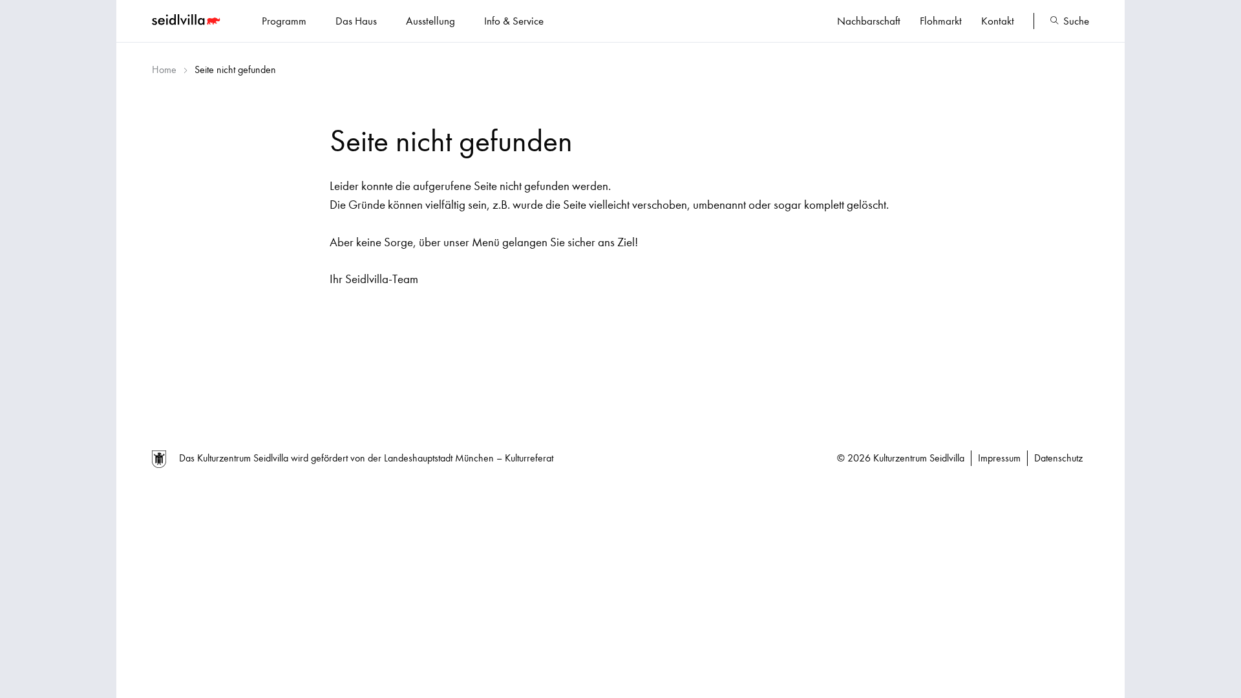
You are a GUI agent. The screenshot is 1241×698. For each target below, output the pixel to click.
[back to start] (187, 21)
